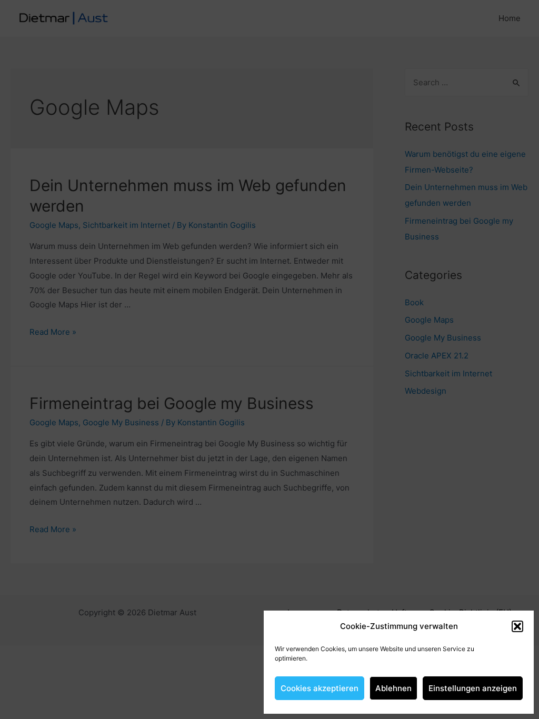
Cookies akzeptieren (319, 688)
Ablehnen (393, 688)
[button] (517, 626)
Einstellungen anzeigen (472, 688)
